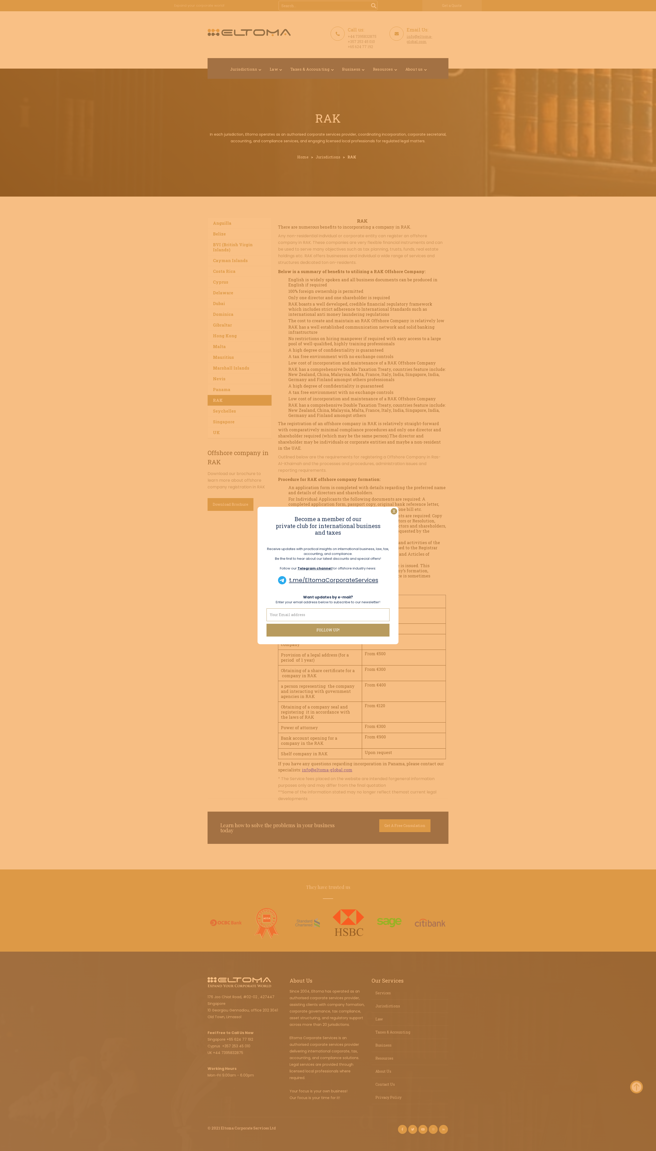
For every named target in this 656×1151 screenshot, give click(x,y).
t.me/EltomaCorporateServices (333, 580)
